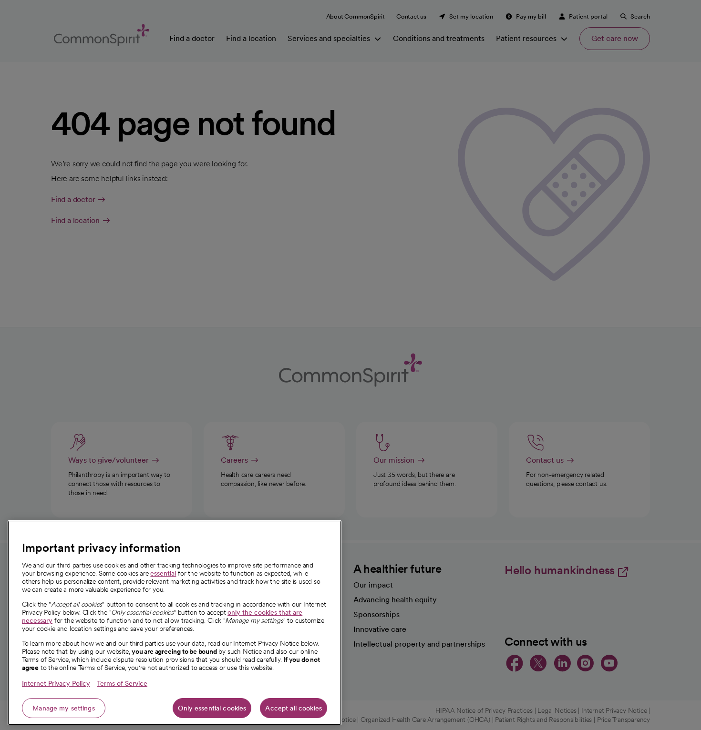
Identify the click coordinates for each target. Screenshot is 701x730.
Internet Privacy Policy (56, 683)
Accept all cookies (293, 708)
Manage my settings (63, 708)
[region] (174, 622)
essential (163, 573)
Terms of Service (122, 683)
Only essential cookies (212, 708)
